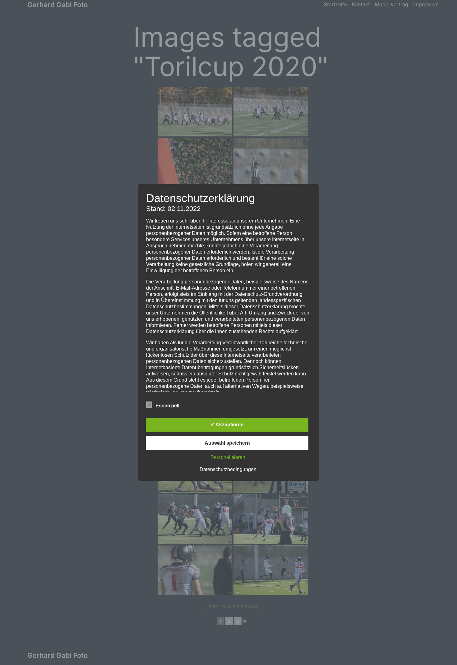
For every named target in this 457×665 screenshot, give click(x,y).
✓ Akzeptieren (227, 424)
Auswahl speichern (227, 443)
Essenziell (167, 405)
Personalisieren (227, 457)
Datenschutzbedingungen (228, 469)
